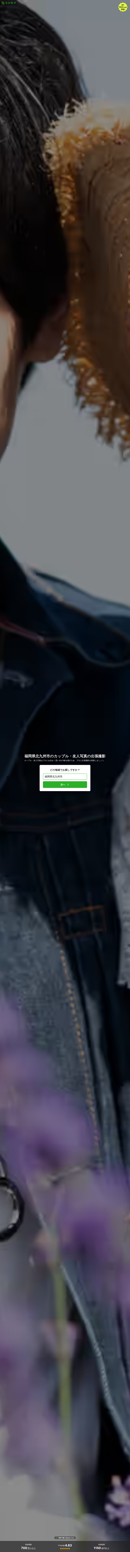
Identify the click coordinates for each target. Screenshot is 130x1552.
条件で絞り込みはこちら (66, 1538)
